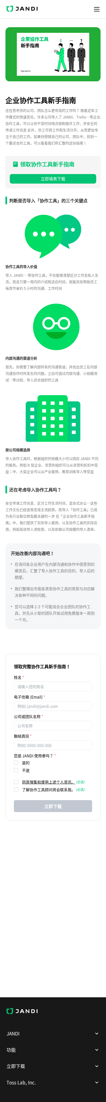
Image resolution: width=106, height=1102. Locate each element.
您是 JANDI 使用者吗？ (33, 755)
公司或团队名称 (27, 716)
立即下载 (53, 806)
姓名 (17, 677)
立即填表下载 (53, 179)
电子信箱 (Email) (28, 696)
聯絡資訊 (21, 736)
